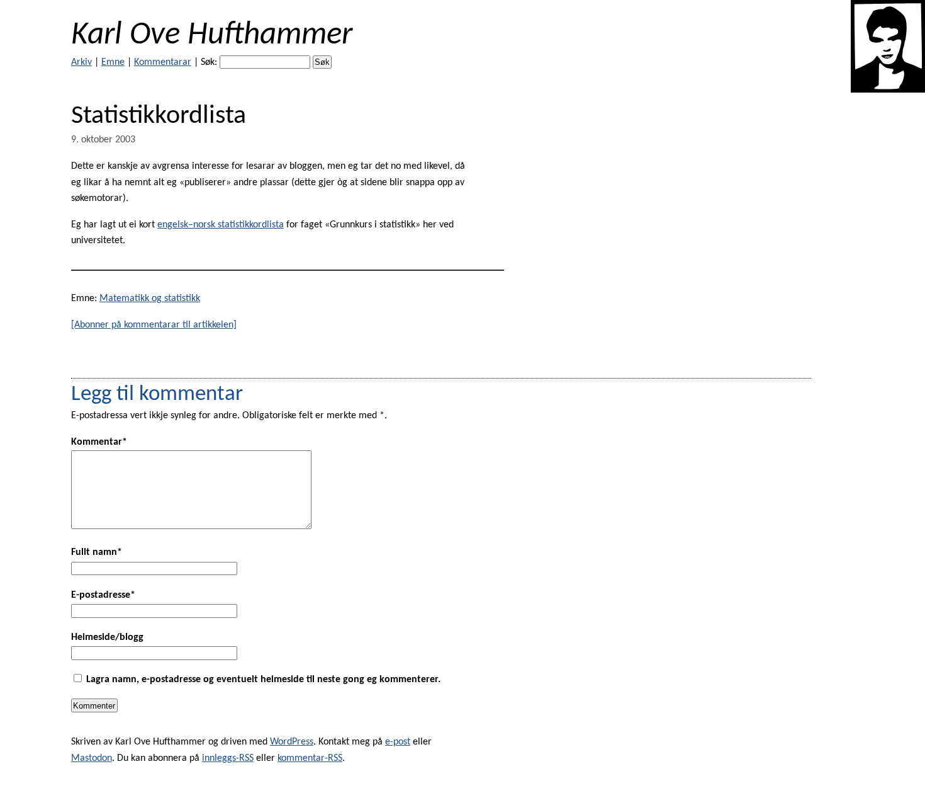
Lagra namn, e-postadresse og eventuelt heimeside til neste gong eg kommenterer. (263, 680)
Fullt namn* (96, 552)
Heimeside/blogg (107, 637)
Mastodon (91, 758)
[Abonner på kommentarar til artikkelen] (154, 325)
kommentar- (310, 758)
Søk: (209, 62)
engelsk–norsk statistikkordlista (220, 225)
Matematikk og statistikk (149, 299)
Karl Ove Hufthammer (211, 36)
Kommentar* (99, 442)
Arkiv (81, 62)
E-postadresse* (103, 595)
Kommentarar (162, 62)
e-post (397, 742)
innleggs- (228, 758)
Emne (113, 62)
